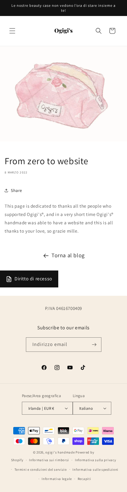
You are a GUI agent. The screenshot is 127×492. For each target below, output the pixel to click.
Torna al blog (68, 255)
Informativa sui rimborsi (49, 460)
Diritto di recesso (33, 278)
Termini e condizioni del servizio (40, 469)
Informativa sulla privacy (95, 460)
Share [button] (16, 190)
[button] (12, 31)
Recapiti (84, 479)
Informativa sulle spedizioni (95, 469)
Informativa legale (57, 479)
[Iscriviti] (94, 344)
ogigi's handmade (60, 452)
